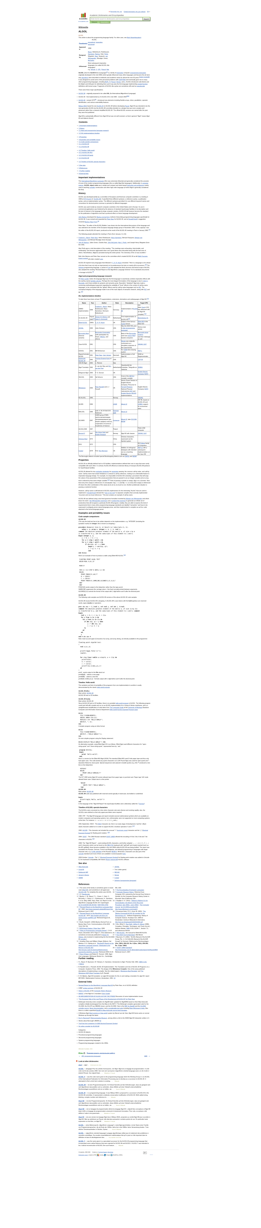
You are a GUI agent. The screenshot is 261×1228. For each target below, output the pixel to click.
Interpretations (105, 22)
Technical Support (102, 1152)
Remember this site (116, 11)
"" (93, 930)
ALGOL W (82, 1093)
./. (89, 905)
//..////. (129, 922)
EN (148, 11)
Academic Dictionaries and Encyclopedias (107, 15)
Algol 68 (81, 1101)
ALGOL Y (82, 1141)
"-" (130, 913)
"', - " (131, 903)
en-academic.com (83, 21)
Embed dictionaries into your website (134, 11)
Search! (146, 19)
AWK (145, 1056)
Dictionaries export (83, 1155)
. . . (117, 262)
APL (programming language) (91, 1056)
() (134, 37)
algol (80, 1065)
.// (130, 907)
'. (137, 1008)
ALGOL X (82, 1077)
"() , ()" (96, 945)
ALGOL (81, 1069)
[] (114, 978)
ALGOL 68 (82, 1085)
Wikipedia (94, 22)
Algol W (81, 1117)
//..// (126, 909)
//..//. (99, 909)
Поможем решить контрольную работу (101, 1053)
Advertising (110, 1152)
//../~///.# (136, 950)
